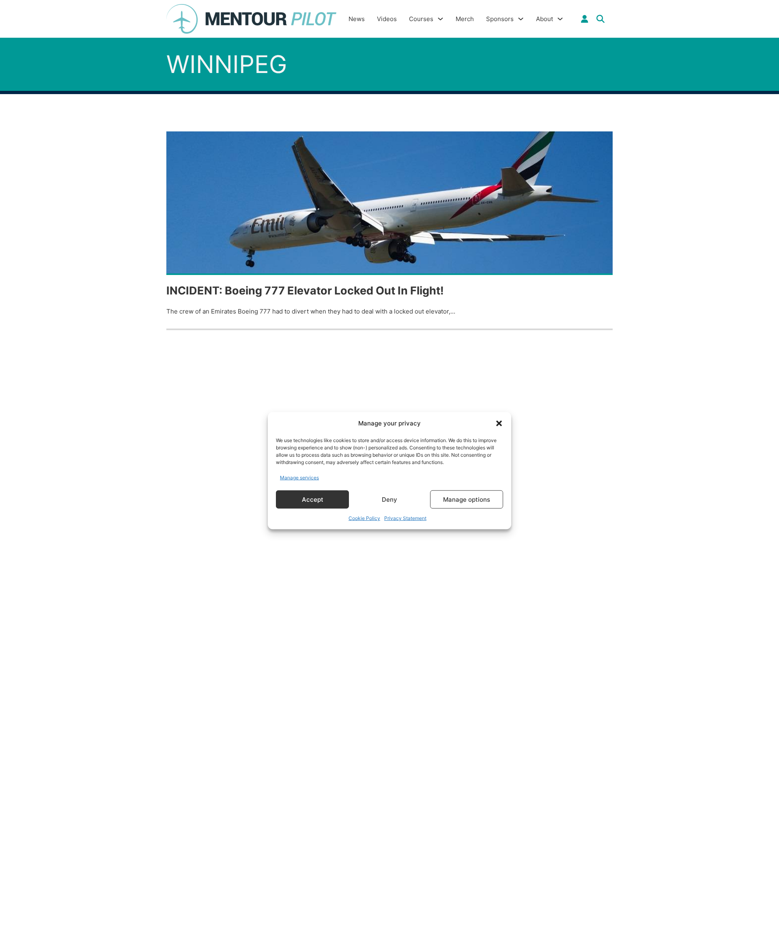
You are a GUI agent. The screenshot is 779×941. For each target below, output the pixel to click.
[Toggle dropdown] (584, 19)
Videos (387, 19)
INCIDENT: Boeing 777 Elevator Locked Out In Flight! (305, 290)
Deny (389, 499)
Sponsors (500, 19)
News (357, 19)
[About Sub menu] (560, 19)
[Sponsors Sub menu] (521, 19)
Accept (312, 499)
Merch (465, 19)
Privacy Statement (405, 518)
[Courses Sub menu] (440, 19)
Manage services (299, 477)
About (544, 19)
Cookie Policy (364, 518)
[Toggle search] (600, 19)
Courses (421, 19)
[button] (499, 423)
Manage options (466, 499)
